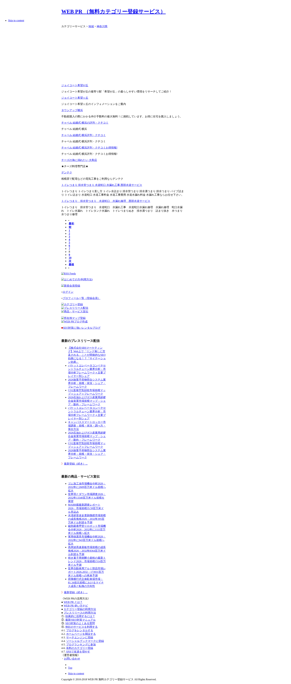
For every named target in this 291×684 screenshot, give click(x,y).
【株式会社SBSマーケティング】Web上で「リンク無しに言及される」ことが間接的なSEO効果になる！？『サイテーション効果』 (87, 354)
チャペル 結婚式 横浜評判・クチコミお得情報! (89, 147)
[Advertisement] (123, 57)
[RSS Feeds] (68, 273)
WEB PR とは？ (73, 602)
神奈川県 (102, 26)
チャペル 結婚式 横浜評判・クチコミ (83, 135)
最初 (71, 223)
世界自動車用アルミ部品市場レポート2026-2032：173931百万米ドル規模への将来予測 (87, 572)
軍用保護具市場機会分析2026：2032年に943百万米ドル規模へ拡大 (87, 540)
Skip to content (16, 20)
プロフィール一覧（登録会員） (81, 298)
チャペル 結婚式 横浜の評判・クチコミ (84, 122)
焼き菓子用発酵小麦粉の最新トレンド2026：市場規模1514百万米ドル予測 (87, 561)
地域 (91, 26)
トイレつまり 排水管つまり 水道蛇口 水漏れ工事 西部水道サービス (101, 185)
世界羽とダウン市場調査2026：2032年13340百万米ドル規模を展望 (87, 498)
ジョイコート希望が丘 (74, 85)
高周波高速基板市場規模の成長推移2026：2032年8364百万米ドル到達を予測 (87, 551)
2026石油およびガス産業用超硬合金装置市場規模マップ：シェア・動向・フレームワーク (87, 401)
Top (70, 667)
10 (70, 257)
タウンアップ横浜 (72, 110)
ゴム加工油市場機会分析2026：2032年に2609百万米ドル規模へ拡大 (87, 487)
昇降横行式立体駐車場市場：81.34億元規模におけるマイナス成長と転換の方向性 (86, 583)
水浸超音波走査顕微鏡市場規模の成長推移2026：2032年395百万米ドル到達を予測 (87, 519)
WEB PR (76, 605)
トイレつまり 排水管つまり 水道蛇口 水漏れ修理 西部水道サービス (105, 201)
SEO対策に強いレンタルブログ (82, 327)
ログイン (68, 291)
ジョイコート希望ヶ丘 (74, 97)
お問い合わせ (72, 658)
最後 (71, 264)
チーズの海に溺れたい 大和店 (79, 160)
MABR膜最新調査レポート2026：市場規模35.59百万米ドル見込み (86, 508)
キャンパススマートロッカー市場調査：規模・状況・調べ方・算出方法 (87, 426)
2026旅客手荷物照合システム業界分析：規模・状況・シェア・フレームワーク (87, 383)
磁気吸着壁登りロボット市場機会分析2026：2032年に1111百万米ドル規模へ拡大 (87, 529)
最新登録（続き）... (76, 463)
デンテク (66, 172)
